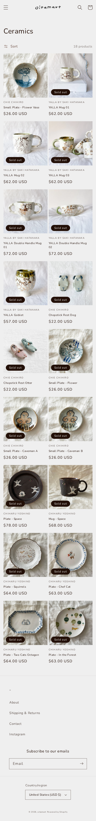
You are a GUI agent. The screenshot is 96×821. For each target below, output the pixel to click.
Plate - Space (12, 519)
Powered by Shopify (57, 812)
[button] (6, 7)
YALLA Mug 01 (59, 107)
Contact (15, 724)
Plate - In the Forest (62, 655)
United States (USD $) (45, 795)
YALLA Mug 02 (13, 175)
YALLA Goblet (13, 315)
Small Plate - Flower (63, 383)
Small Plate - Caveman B (66, 451)
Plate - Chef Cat (60, 587)
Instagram (17, 734)
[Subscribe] (81, 764)
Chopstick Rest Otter (17, 383)
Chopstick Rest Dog (62, 315)
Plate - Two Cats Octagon (21, 655)
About (14, 702)
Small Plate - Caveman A (20, 451)
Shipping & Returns (24, 713)
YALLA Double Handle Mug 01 (22, 245)
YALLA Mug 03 (59, 175)
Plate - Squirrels (14, 587)
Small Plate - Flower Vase (21, 107)
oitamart (42, 812)
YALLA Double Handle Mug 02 (68, 245)
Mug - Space (57, 519)
